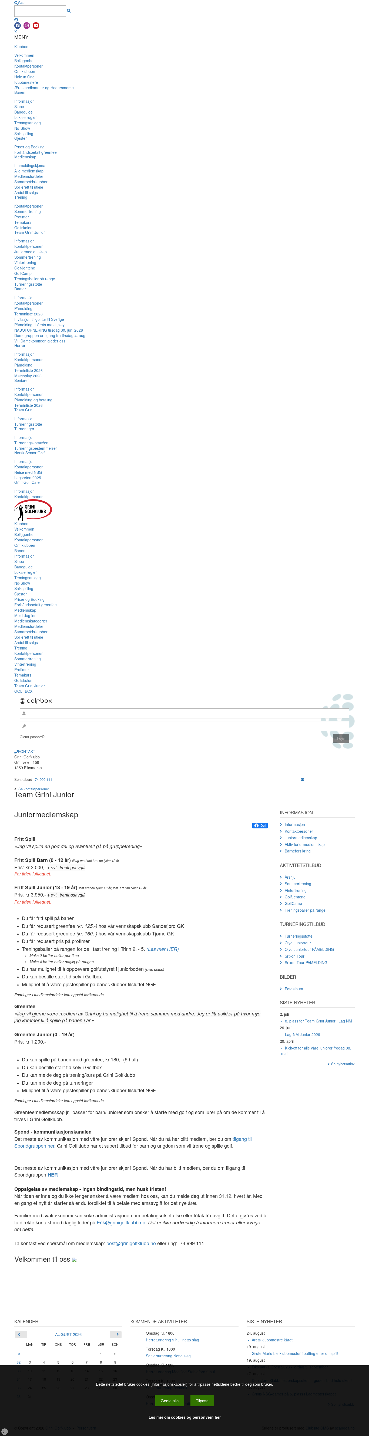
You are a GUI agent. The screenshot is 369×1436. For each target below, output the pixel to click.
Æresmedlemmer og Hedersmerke (44, 87)
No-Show (22, 128)
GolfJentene (24, 268)
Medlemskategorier (30, 621)
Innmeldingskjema (29, 165)
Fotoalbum (294, 988)
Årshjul (290, 877)
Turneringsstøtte (28, 284)
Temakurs (22, 222)
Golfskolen (23, 227)
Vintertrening (25, 262)
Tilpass (202, 1400)
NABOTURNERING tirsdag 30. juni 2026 (48, 330)
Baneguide (23, 112)
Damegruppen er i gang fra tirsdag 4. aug (49, 335)
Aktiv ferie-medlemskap (305, 844)
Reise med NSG (28, 472)
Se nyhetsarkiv (343, 1063)
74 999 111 (43, 779)
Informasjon (24, 101)
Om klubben (24, 71)
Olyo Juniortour (298, 942)
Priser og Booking (29, 146)
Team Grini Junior (29, 232)
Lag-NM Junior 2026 (302, 1034)
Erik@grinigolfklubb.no (121, 1222)
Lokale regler (25, 117)
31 (19, 1353)
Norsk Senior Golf (29, 452)
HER (53, 1174)
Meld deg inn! (26, 615)
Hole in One (24, 76)
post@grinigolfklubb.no (131, 1243)
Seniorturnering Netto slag (168, 1355)
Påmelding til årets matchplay (39, 324)
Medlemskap (25, 156)
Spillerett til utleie (28, 187)
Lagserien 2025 (27, 477)
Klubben (21, 46)
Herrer (19, 345)
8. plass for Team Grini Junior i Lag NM (318, 1021)
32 (19, 1362)
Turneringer (24, 428)
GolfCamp (23, 273)
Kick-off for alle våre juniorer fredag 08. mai (316, 1050)
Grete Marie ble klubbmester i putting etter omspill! (295, 1353)
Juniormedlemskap (30, 251)
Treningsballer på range (34, 278)
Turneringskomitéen (31, 442)
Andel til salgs (26, 192)
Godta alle (170, 1400)
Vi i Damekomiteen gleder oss (39, 341)
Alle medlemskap (28, 171)
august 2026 (68, 1334)
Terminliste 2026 (28, 313)
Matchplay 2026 (28, 375)
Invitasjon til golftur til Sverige (39, 319)
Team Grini (23, 409)
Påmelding (23, 308)
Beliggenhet (24, 60)
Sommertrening (27, 211)
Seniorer (21, 380)
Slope (19, 106)
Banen (19, 92)
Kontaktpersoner (28, 66)
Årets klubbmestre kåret (272, 1339)
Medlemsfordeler (28, 176)
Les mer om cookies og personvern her (185, 1417)
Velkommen (24, 55)
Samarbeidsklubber (31, 181)
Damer (20, 288)
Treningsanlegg (27, 122)
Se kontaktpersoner (33, 788)
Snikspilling (23, 133)
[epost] (302, 779)
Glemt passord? (32, 736)
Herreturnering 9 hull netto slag (172, 1339)
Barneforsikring (298, 851)
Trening (20, 197)
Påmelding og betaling (33, 399)
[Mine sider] (16, 19)
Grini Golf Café (27, 482)
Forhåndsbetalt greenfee (35, 152)
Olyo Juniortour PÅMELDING (309, 949)
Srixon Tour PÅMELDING (306, 962)
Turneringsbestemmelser (35, 448)
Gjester (20, 138)
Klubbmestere (26, 82)
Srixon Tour (294, 956)
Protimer (21, 216)
